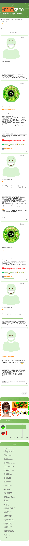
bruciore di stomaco (8, 451)
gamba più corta (7, 494)
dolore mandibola (8, 480)
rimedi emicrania (7, 523)
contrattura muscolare (9, 466)
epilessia (6, 486)
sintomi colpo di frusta (9, 531)
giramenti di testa (8, 496)
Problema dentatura (7, 29)
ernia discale (7, 489)
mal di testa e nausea (8, 508)
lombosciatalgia (7, 503)
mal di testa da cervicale (9, 507)
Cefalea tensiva (5, 145)
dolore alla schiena (8, 474)
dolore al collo (7, 471)
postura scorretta (8, 516)
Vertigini (11, 145)
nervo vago (6, 512)
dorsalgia (6, 482)
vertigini (6, 534)
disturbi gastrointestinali (9, 469)
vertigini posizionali (8, 537)
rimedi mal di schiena (8, 524)
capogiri (6, 452)
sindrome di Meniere (8, 530)
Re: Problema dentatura (7, 106)
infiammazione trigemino (9, 497)
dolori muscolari (7, 481)
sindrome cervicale (8, 528)
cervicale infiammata (8, 459)
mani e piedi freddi (8, 511)
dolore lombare (7, 478)
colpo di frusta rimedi (8, 465)
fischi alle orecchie (8, 492)
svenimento (6, 533)
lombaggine (6, 500)
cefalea (6, 454)
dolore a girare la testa (9, 470)
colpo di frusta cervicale (9, 463)
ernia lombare (7, 490)
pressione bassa (7, 518)
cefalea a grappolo (8, 455)
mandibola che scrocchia (9, 509)
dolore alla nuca (7, 473)
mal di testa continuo (8, 505)
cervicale (6, 458)
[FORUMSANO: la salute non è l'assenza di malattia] (14, 9)
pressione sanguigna (8, 519)
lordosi (5, 504)
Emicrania (20, 144)
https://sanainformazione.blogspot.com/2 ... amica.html (12, 317)
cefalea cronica (7, 456)
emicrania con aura (8, 484)
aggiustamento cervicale (9, 450)
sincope (6, 527)
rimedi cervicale (7, 522)
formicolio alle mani (8, 493)
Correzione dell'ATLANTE (8, 144)
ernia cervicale (7, 488)
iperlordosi (6, 499)
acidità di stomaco (8, 448)
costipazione (7, 467)
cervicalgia (6, 462)
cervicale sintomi (8, 461)
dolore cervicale (7, 477)
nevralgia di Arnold (8, 515)
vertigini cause (7, 535)
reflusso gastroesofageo (9, 520)
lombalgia (6, 501)
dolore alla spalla (7, 475)
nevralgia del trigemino (9, 513)
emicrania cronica (8, 485)
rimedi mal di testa (8, 526)
